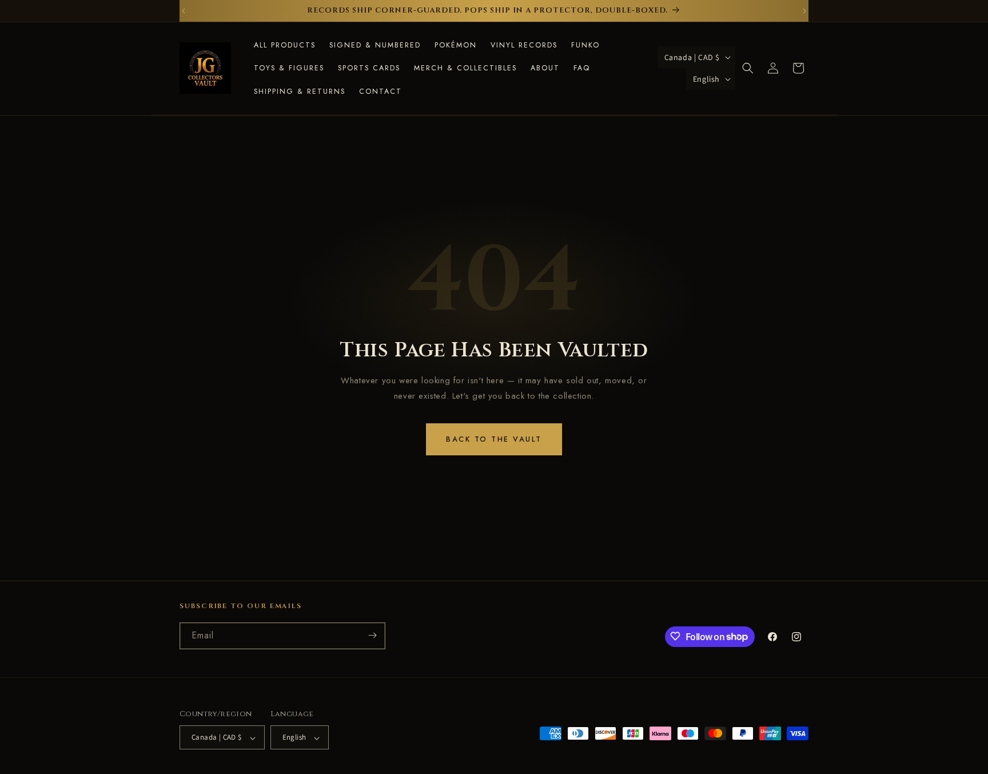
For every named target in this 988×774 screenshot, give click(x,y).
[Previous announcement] (183, 11)
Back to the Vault (494, 439)
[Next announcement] (804, 11)
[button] (747, 68)
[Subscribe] (372, 635)
